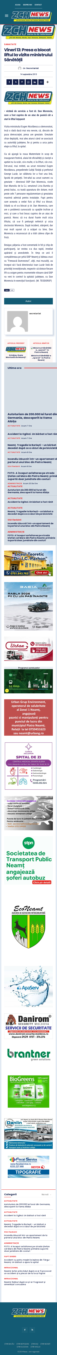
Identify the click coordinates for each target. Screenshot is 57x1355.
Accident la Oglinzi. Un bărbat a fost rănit (30, 501)
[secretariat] (20, 68)
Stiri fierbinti (14, 466)
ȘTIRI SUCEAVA (22, 1347)
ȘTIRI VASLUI (35, 1347)
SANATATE (10, 44)
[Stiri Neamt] (31, 16)
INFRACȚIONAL (11, 1268)
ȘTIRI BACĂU (9, 1344)
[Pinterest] (22, 82)
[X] (15, 82)
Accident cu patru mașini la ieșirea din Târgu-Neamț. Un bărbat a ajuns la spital (27, 1261)
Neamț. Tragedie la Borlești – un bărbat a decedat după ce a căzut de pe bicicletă (30, 512)
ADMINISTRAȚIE (15, 483)
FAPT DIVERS (10, 1256)
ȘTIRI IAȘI (34, 1344)
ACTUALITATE (14, 426)
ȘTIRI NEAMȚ (45, 1344)
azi (12, 290)
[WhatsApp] (28, 82)
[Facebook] (9, 82)
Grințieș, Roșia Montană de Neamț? (16, 356)
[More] (47, 82)
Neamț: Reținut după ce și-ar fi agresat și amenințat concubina (24, 1283)
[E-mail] (41, 82)
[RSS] (32, 1330)
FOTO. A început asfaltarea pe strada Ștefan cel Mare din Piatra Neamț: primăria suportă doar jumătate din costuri (31, 538)
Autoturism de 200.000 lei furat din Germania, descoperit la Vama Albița (32, 417)
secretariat (32, 68)
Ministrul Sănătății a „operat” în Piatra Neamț (41, 358)
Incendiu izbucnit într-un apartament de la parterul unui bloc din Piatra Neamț (30, 524)
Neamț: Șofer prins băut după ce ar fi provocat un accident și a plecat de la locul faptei (27, 1272)
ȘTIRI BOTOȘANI (22, 1344)
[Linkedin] (34, 82)
